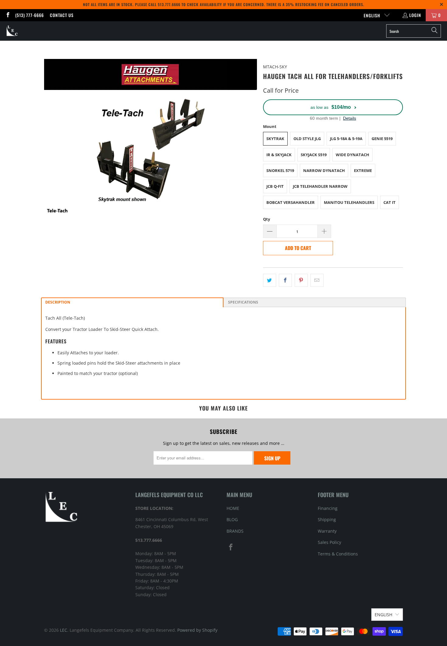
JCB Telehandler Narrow (320, 186)
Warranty (327, 531)
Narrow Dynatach (324, 170)
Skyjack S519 (314, 154)
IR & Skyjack (279, 154)
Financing (328, 508)
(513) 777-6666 (29, 15)
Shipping (327, 519)
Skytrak (275, 138)
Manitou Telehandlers (349, 202)
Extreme (363, 170)
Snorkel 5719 (280, 170)
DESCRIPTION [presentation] (57, 302)
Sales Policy (329, 542)
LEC (63, 630)
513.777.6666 (169, 4)
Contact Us (62, 15)
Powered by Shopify (197, 630)
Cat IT (389, 202)
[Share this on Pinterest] (301, 280)
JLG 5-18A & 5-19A (346, 138)
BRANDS (235, 531)
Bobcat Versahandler (290, 202)
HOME (233, 508)
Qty (266, 219)
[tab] (132, 302)
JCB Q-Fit (275, 186)
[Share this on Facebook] (285, 280)
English (372, 15)
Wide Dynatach (352, 154)
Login (415, 15)
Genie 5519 (382, 138)
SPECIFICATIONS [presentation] (242, 302)
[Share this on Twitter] (269, 280)
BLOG (232, 519)
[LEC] (12, 31)
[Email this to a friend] (317, 280)
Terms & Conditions (338, 554)
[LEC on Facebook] (8, 15)
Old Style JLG (307, 138)
